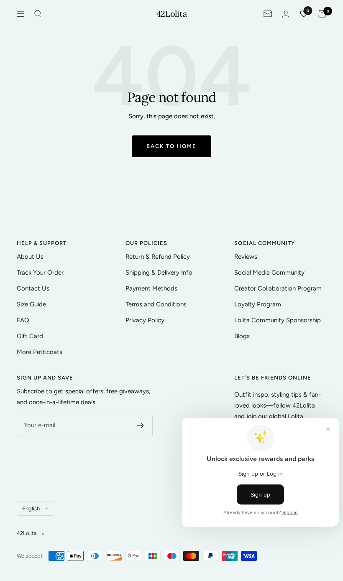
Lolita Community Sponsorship (277, 320)
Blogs (242, 336)
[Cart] (322, 14)
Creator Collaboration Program (278, 288)
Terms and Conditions (156, 304)
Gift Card (30, 336)
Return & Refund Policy (157, 256)
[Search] (38, 14)
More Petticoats (39, 352)
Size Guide (31, 304)
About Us (30, 256)
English (31, 508)
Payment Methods (151, 288)
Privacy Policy (144, 320)
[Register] (140, 425)
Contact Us (33, 288)
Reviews (245, 256)
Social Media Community (269, 272)
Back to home (171, 146)
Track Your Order (40, 272)
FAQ (23, 320)
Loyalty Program (257, 304)
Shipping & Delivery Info (158, 272)
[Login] (285, 14)
